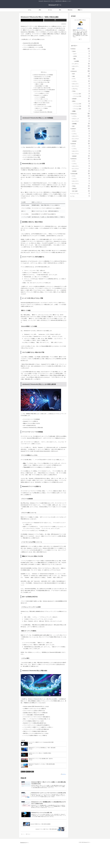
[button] (55, 20)
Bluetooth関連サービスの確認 (42, 85)
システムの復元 (39, 110)
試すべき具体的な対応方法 (40, 104)
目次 (42, 72)
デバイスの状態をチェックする (42, 93)
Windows (23, 771)
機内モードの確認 (39, 84)
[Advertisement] (44, 60)
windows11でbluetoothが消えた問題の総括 (43, 112)
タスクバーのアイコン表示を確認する (42, 80)
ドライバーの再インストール (42, 98)
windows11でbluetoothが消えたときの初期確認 (43, 74)
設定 (33, 771)
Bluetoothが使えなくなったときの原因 (42, 76)
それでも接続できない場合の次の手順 (42, 87)
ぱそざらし (80, 28)
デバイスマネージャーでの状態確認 (42, 91)
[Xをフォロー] (81, 39)
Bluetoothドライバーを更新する (41, 95)
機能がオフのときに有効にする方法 (42, 102)
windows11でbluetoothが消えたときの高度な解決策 (44, 89)
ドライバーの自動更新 (40, 97)
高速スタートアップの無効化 (42, 108)
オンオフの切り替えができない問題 (42, 82)
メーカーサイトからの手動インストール (44, 100)
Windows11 (28, 771)
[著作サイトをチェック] (79, 39)
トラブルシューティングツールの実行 (43, 106)
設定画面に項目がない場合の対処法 (42, 78)
